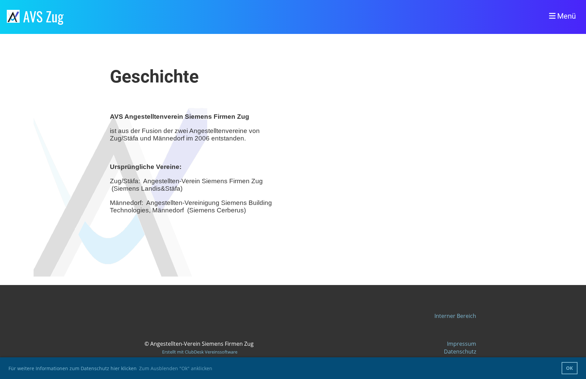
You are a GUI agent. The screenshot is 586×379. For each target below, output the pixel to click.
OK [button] (569, 368)
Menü (565, 16)
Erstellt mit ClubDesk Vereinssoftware (199, 352)
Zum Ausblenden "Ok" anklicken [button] (175, 368)
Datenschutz (460, 351)
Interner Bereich (455, 316)
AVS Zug (43, 16)
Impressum (461, 343)
